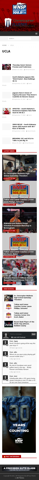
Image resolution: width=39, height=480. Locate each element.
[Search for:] (19, 38)
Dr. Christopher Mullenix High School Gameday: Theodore (16, 174)
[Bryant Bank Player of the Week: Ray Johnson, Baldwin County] (8, 324)
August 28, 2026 (10, 178)
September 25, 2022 (19, 83)
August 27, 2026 (10, 204)
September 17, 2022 (19, 115)
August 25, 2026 (10, 257)
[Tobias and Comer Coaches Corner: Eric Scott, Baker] (8, 315)
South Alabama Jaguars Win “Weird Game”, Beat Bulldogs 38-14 (23, 79)
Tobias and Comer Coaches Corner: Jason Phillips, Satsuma (19, 200)
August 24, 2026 (10, 283)
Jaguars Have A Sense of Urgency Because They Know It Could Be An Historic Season (24, 95)
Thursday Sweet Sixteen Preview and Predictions (21, 66)
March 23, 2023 (18, 69)
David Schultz (31, 131)
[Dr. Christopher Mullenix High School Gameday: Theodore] (8, 298)
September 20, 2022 (19, 99)
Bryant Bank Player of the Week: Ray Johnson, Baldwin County (24, 324)
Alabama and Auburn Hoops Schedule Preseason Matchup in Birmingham (17, 225)
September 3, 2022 (19, 131)
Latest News (9, 151)
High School (9, 289)
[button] (36, 33)
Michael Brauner (30, 69)
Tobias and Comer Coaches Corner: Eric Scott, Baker (19, 252)
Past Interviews (12, 456)
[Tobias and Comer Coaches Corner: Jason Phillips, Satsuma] (8, 306)
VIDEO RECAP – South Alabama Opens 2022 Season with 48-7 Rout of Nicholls (24, 126)
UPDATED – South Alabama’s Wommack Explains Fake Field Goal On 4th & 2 (24, 111)
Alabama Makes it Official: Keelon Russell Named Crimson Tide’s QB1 (19, 279)
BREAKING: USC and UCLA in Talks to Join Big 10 (22, 139)
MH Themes (20, 478)
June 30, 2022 (17, 143)
